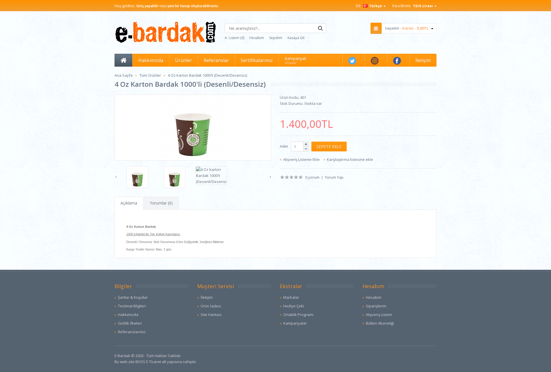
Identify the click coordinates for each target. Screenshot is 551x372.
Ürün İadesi (211, 306)
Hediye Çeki (293, 306)
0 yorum (312, 177)
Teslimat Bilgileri (132, 306)
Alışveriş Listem (379, 314)
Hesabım (256, 37)
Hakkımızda (128, 314)
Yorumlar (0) (161, 203)
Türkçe (375, 5)
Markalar (291, 297)
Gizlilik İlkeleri (130, 323)
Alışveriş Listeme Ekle (301, 159)
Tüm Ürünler (150, 75)
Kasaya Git (296, 37)
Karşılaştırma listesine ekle (350, 159)
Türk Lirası (423, 5)
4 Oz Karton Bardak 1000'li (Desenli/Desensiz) (207, 75)
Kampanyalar (295, 323)
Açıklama (129, 203)
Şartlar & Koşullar (133, 297)
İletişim (207, 297)
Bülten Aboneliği (380, 323)
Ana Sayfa (124, 75)
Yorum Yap (334, 177)
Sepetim (275, 37)
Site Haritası (211, 314)
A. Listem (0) (234, 37)
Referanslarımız (132, 331)
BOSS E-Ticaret (148, 361)
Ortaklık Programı (298, 314)
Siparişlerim (376, 306)
